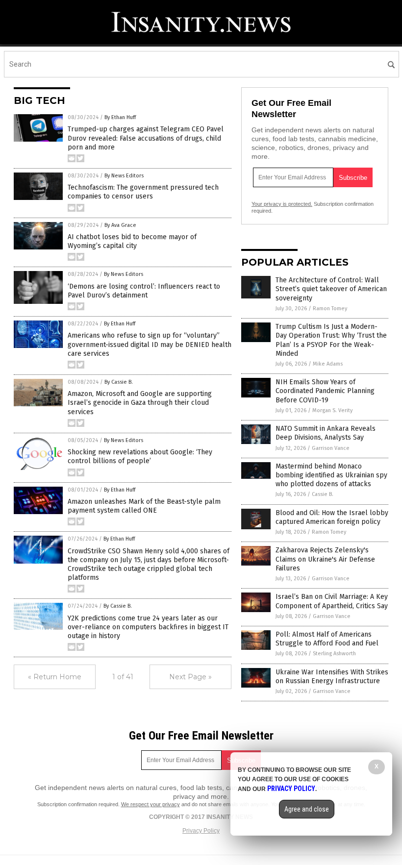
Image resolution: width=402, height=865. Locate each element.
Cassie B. (322, 494)
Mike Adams (328, 364)
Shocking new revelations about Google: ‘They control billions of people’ (140, 456)
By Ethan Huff (120, 117)
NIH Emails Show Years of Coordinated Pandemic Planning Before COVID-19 (325, 391)
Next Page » (190, 676)
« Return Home (54, 676)
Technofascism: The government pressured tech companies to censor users (143, 191)
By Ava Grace (120, 225)
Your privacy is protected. (281, 204)
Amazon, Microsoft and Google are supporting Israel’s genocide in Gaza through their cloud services (140, 403)
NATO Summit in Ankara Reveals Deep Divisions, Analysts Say (326, 433)
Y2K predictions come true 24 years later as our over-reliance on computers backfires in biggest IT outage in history (148, 627)
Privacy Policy (201, 830)
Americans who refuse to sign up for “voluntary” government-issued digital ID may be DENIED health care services (149, 344)
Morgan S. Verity (332, 410)
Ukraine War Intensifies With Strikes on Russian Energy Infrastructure (332, 676)
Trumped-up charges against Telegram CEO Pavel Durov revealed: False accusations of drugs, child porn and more (146, 138)
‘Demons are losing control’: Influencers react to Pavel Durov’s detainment (144, 290)
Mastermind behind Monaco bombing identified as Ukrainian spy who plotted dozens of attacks (331, 475)
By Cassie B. (118, 382)
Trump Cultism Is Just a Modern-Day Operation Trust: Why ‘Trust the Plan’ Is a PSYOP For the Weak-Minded (331, 340)
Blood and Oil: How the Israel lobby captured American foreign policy (332, 517)
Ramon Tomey (330, 308)
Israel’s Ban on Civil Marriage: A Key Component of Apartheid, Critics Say (332, 601)
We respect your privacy (150, 804)
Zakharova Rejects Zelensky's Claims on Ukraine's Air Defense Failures (325, 559)
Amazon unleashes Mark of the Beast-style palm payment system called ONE (144, 506)
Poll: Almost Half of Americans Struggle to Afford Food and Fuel (327, 638)
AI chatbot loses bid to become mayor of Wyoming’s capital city (132, 241)
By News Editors (124, 176)
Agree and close (306, 809)
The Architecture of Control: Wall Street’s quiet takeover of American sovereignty (331, 289)
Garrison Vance (331, 448)
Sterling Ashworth (334, 653)
